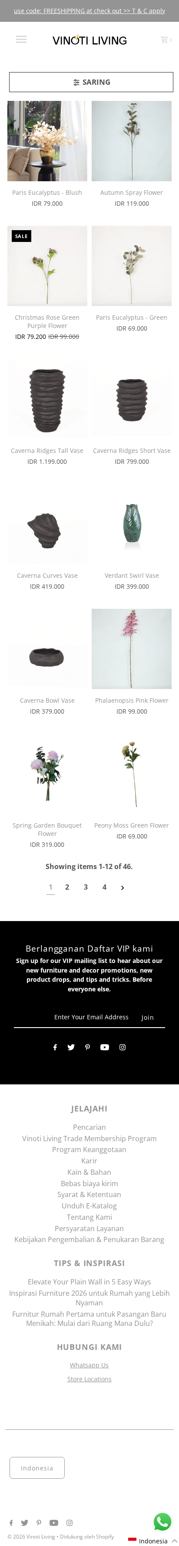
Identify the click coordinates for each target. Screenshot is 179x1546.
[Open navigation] (22, 39)
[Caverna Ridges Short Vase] (132, 399)
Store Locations (89, 1379)
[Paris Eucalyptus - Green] (132, 266)
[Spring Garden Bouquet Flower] (47, 773)
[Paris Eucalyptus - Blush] (47, 141)
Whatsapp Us (89, 1365)
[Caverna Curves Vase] (47, 524)
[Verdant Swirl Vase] (132, 524)
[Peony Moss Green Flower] (132, 773)
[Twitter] (71, 1049)
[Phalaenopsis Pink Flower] (132, 649)
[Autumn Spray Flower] (132, 141)
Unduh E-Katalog (89, 1206)
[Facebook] (55, 1049)
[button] (153, 1541)
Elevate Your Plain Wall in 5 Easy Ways (89, 1282)
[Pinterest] (87, 1049)
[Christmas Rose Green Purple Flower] (47, 266)
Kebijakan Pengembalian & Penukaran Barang (89, 1239)
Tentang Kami (89, 1217)
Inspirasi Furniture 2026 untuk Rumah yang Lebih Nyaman (89, 1298)
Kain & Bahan (89, 1172)
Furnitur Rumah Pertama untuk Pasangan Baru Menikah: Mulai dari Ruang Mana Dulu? (89, 1319)
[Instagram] (122, 1049)
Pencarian (89, 1127)
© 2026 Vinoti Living (31, 1536)
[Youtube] (104, 1049)
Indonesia (37, 1468)
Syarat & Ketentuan (89, 1194)
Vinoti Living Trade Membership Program (89, 1138)
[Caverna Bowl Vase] (47, 649)
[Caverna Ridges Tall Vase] (47, 399)
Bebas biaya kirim (89, 1183)
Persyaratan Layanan (89, 1228)
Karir (89, 1161)
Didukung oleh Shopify (87, 1536)
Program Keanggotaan (89, 1149)
